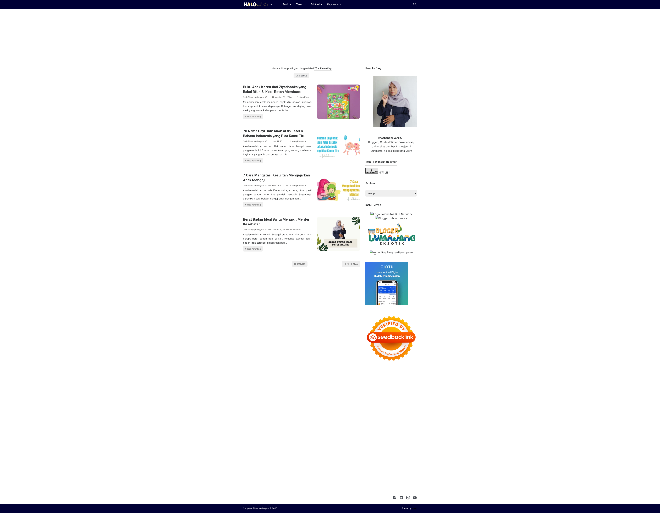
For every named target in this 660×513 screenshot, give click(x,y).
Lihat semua (301, 75)
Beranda (299, 264)
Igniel (414, 508)
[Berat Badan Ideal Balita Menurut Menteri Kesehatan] (338, 250)
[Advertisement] (330, 37)
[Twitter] (401, 498)
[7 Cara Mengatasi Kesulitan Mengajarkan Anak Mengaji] (338, 206)
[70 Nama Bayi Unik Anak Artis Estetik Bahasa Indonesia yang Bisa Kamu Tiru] (338, 161)
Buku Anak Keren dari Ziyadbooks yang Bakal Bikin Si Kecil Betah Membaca (274, 89)
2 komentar (295, 229)
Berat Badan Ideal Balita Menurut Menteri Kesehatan (276, 221)
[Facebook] (395, 498)
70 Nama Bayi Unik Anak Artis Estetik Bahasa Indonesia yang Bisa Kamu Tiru (274, 133)
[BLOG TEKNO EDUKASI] (257, 4)
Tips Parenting (254, 116)
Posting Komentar (305, 97)
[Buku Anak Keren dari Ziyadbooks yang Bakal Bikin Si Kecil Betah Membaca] (338, 118)
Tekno (299, 4)
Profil (285, 4)
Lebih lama (351, 264)
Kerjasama (333, 4)
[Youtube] (415, 498)
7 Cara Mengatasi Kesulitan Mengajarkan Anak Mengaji (276, 177)
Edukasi (315, 4)
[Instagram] (408, 498)
